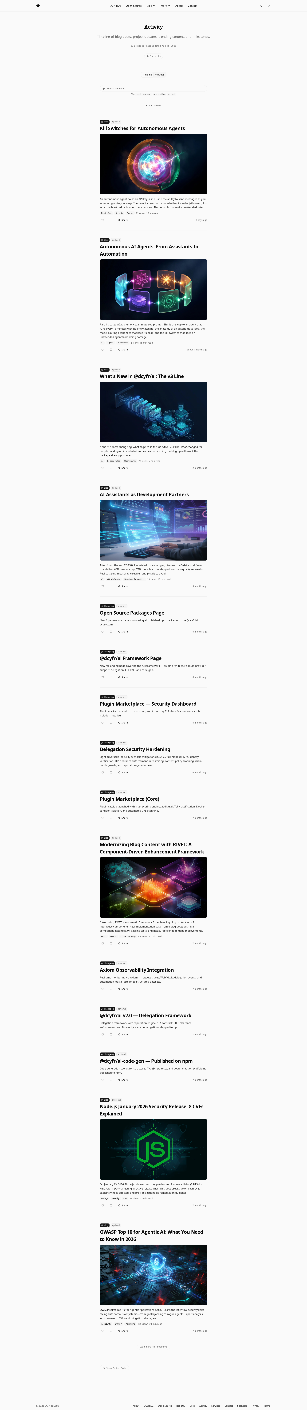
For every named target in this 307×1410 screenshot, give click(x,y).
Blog (149, 6)
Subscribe (155, 56)
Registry (180, 1405)
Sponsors (242, 1405)
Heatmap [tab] (160, 74)
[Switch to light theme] (268, 6)
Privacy (255, 1405)
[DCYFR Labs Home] (38, 5)
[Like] (103, 220)
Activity (203, 1405)
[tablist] (153, 75)
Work (164, 6)
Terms (267, 1405)
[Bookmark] (111, 220)
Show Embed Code (116, 1368)
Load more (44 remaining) (153, 1346)
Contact (192, 6)
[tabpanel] (153, 722)
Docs (192, 1405)
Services (215, 1405)
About (179, 6)
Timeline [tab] (147, 74)
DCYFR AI (115, 6)
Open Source (134, 6)
